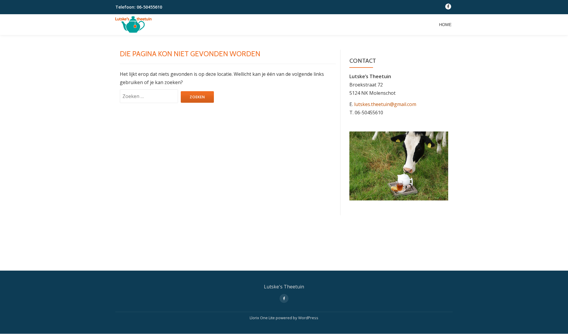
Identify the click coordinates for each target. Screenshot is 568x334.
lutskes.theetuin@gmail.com (385, 104)
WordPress (308, 317)
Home (445, 24)
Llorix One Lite (263, 317)
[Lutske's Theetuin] (134, 24)
